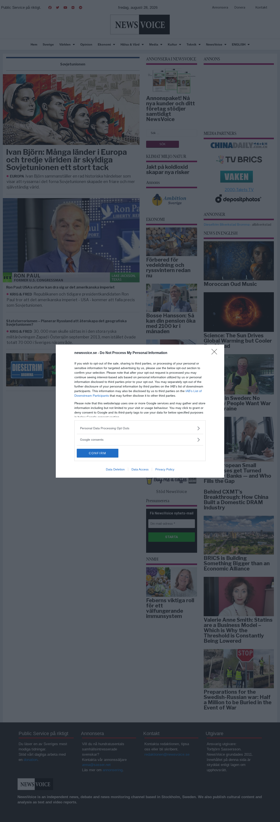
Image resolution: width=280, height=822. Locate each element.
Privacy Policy (164, 469)
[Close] (216, 353)
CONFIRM (97, 453)
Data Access (140, 469)
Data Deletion (115, 469)
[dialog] (140, 411)
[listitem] (140, 428)
